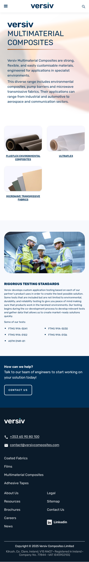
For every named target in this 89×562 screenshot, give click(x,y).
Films (8, 466)
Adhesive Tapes (16, 483)
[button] (6, 6)
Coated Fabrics (16, 458)
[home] (41, 6)
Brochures (12, 510)
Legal (51, 493)
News (8, 526)
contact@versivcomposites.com (34, 445)
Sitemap (53, 501)
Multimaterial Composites (23, 475)
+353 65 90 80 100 (24, 437)
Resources (12, 501)
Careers (10, 518)
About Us (11, 493)
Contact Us (55, 510)
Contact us (18, 390)
